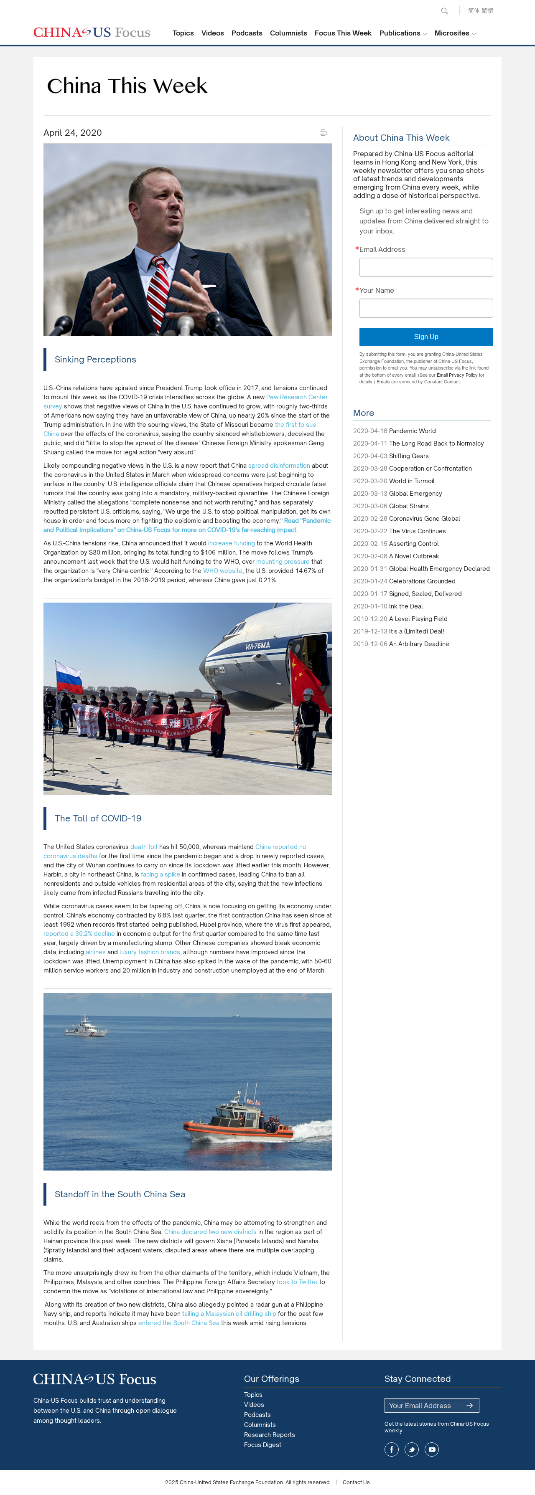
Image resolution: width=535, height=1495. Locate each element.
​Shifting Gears (409, 455)
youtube (432, 1449)
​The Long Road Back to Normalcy (436, 443)
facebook (392, 1449)
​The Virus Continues (417, 531)
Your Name (376, 290)
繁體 (487, 10)
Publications (400, 33)
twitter (412, 1449)
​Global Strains (409, 505)
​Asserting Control (414, 543)
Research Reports (269, 1434)
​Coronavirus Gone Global (424, 518)
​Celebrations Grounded (422, 581)
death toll (144, 846)
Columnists (288, 33)
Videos (212, 33)
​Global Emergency (415, 493)
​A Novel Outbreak (414, 556)
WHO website (222, 570)
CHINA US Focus (91, 32)
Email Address (382, 249)
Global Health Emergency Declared (439, 568)
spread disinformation (279, 465)
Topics (183, 33)
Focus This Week (343, 33)
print (323, 132)
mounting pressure (283, 561)
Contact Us (356, 1482)
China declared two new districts (211, 1231)
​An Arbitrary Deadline (419, 643)
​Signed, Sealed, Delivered (425, 593)
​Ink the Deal (406, 606)
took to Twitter (297, 1281)
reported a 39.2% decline (79, 933)
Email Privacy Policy (457, 374)
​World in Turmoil (412, 480)
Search (444, 11)
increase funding (231, 543)
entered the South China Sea (178, 1322)
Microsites (452, 33)
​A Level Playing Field (418, 618)
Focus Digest (262, 1444)
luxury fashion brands (150, 951)
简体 (474, 10)
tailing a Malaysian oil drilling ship (229, 1313)
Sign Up (426, 336)
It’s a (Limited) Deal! (416, 631)
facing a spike (160, 874)
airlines (96, 951)
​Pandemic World (412, 430)
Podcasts (247, 33)
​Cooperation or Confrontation (430, 468)
